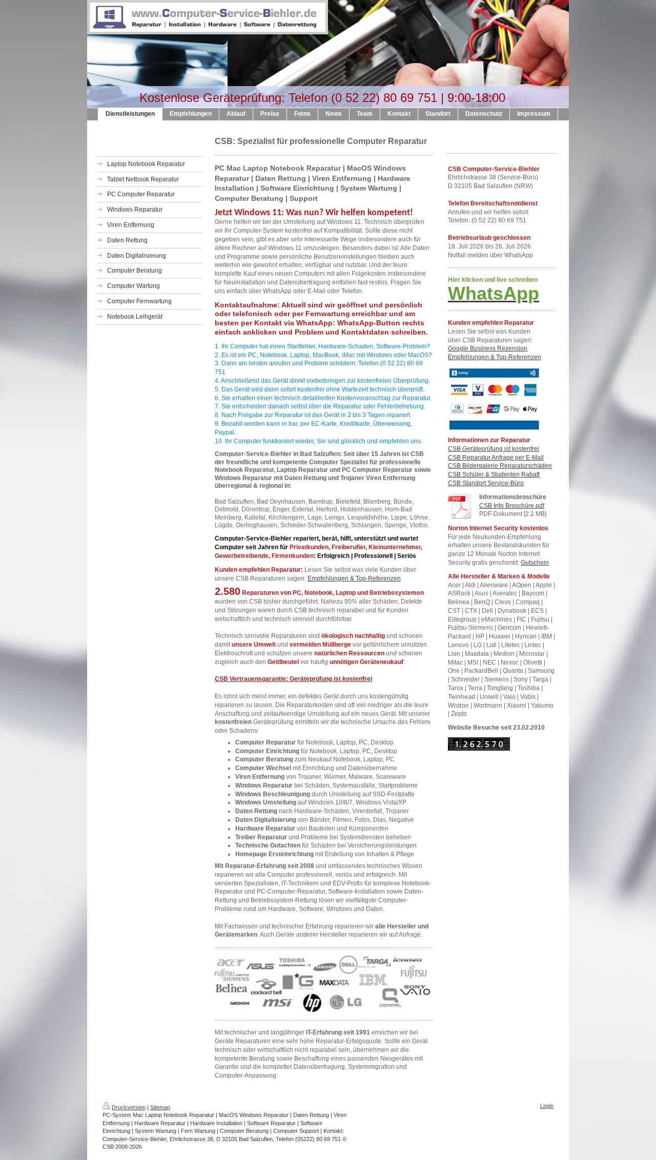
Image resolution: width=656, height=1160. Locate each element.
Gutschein (535, 562)
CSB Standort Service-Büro (486, 483)
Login (547, 1106)
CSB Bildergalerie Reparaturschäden (500, 465)
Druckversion (129, 1107)
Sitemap (160, 1107)
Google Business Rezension (487, 348)
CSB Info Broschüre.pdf (511, 505)
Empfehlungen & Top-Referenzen (354, 578)
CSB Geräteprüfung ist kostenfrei (493, 448)
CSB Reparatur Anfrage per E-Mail (496, 457)
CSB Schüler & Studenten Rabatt (494, 474)
